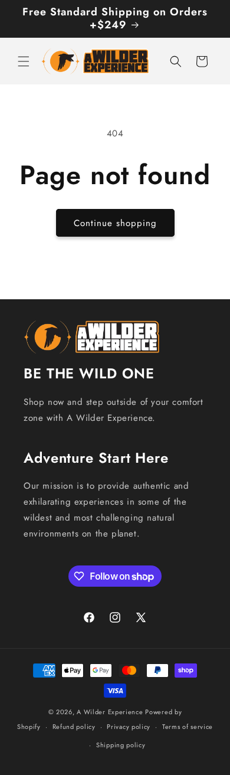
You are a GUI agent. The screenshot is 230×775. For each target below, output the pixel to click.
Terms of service (187, 726)
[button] (24, 61)
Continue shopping (115, 223)
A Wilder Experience (110, 712)
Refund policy (74, 726)
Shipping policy (121, 745)
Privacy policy (128, 726)
